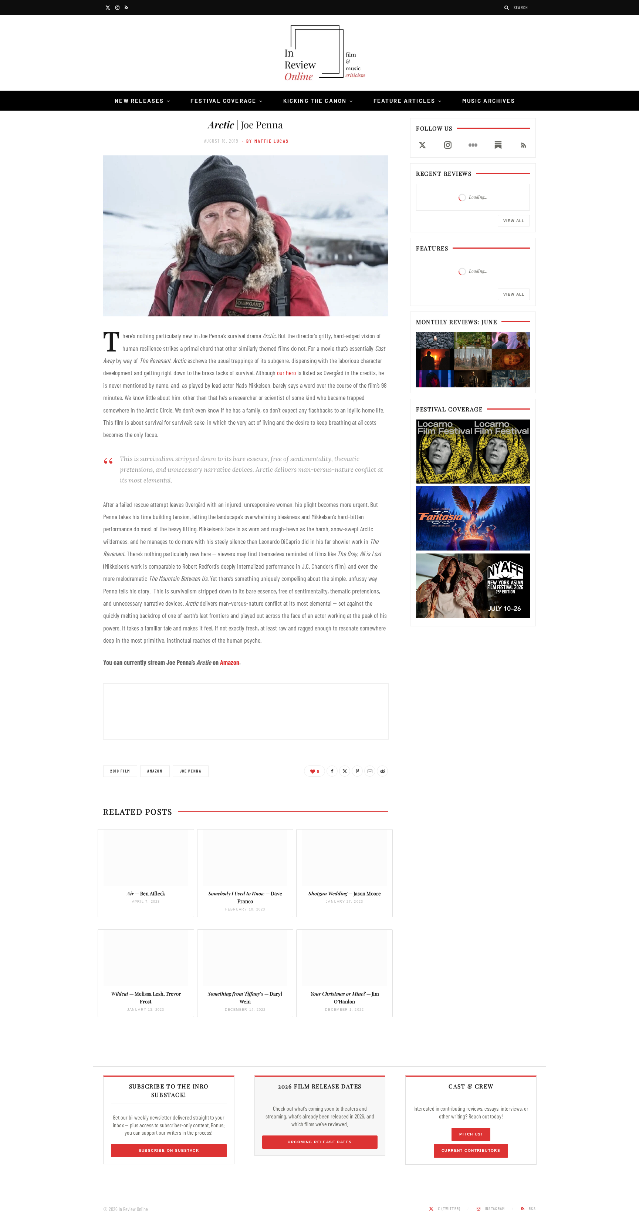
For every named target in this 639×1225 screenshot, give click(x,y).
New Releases (139, 100)
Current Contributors (471, 1150)
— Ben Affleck (146, 893)
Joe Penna (191, 770)
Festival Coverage (223, 100)
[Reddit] (382, 771)
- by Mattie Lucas (265, 141)
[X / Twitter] (422, 145)
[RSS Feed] (523, 145)
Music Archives (488, 100)
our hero (286, 372)
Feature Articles (404, 100)
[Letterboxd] (473, 145)
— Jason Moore (344, 893)
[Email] (369, 771)
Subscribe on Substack (169, 1150)
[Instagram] (447, 145)
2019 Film (120, 770)
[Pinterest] (357, 771)
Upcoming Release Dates (320, 1142)
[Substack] (498, 145)
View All (513, 221)
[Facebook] (332, 771)
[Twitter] (344, 771)
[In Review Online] (319, 54)
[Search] (507, 7)
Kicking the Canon (315, 100)
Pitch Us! (471, 1134)
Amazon (229, 662)
